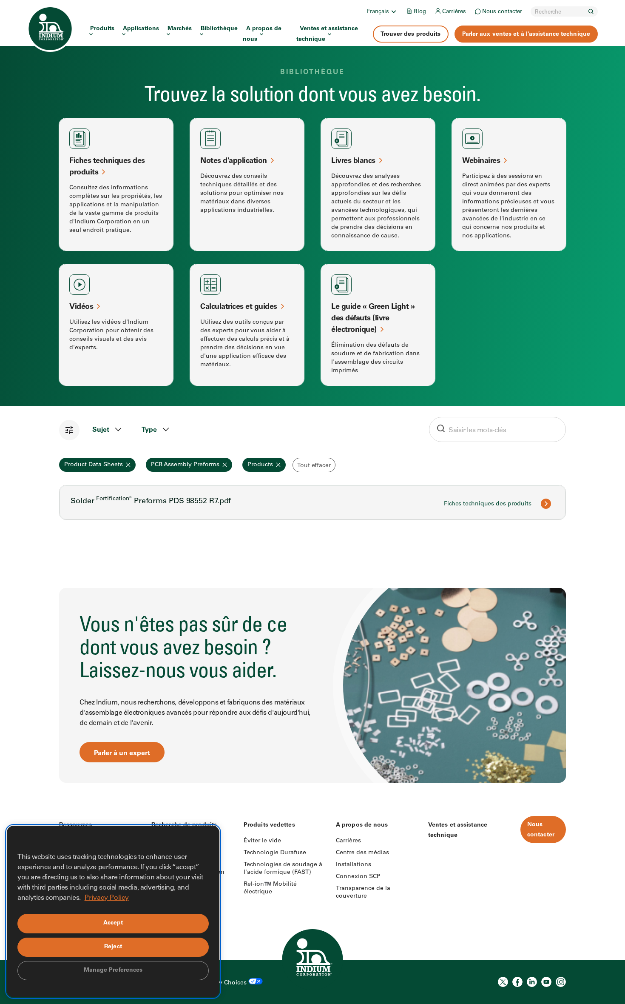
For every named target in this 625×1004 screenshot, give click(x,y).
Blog (420, 12)
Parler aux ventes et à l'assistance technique (526, 34)
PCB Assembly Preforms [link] (185, 465)
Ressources (75, 825)
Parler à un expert (122, 753)
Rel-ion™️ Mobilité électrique (270, 888)
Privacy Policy (107, 898)
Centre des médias (362, 853)
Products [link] (260, 465)
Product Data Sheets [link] (93, 465)
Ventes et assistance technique (327, 34)
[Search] (591, 11)
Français (378, 12)
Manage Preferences (113, 970)
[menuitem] (382, 11)
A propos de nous (262, 34)
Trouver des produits (411, 34)
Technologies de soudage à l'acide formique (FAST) (283, 869)
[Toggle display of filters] (69, 430)
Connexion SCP (358, 877)
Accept (113, 923)
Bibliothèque (219, 29)
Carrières (454, 12)
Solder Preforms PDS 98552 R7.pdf (151, 501)
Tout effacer (314, 466)
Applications (141, 29)
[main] (312, 391)
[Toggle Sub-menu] (393, 11)
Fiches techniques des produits (487, 504)
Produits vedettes (269, 825)
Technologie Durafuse (275, 853)
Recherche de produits (184, 825)
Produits (102, 29)
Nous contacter (502, 12)
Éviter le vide (262, 841)
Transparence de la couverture (363, 892)
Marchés (180, 29)
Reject (113, 947)
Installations (353, 865)
